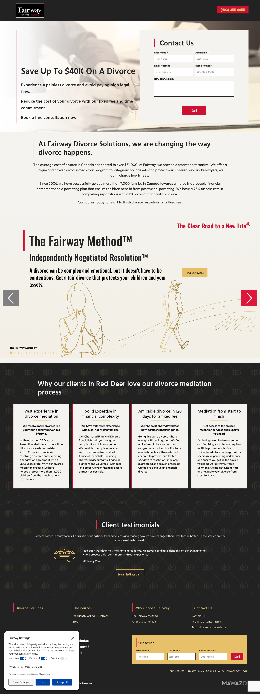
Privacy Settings (236, 671)
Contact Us (199, 616)
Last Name (202, 52)
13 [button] (49, 353)
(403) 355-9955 (233, 10)
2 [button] (14, 353)
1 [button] (11, 353)
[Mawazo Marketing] (234, 683)
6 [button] (27, 353)
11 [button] (43, 353)
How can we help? (164, 78)
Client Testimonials (144, 622)
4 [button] (21, 353)
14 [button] (53, 353)
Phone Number (203, 65)
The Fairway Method (145, 616)
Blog (75, 622)
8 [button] (34, 353)
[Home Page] (30, 10)
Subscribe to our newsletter (209, 627)
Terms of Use (176, 671)
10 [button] (40, 353)
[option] (130, 287)
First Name (161, 52)
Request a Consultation (206, 622)
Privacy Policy (195, 671)
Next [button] (249, 298)
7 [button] (30, 353)
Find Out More (195, 273)
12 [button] (46, 353)
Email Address (162, 65)
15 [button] (56, 353)
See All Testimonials (128, 574)
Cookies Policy (215, 671)
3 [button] (18, 353)
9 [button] (37, 353)
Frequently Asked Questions (91, 616)
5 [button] (24, 353)
